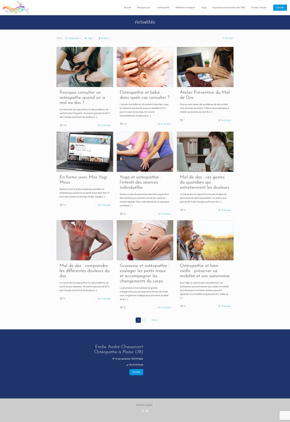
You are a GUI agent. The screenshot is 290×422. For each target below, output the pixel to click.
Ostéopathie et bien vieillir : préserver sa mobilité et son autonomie (205, 270)
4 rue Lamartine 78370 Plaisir (129, 359)
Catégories (73, 38)
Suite (154, 320)
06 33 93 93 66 (136, 365)
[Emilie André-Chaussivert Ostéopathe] (16, 7)
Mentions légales (145, 405)
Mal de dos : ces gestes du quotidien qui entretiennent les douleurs (204, 182)
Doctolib (280, 7)
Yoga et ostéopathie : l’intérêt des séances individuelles (140, 182)
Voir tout (229, 38)
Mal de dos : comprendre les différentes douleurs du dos (85, 270)
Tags (90, 38)
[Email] (147, 411)
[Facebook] (143, 411)
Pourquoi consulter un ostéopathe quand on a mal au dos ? (82, 97)
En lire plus (106, 125)
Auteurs (105, 38)
